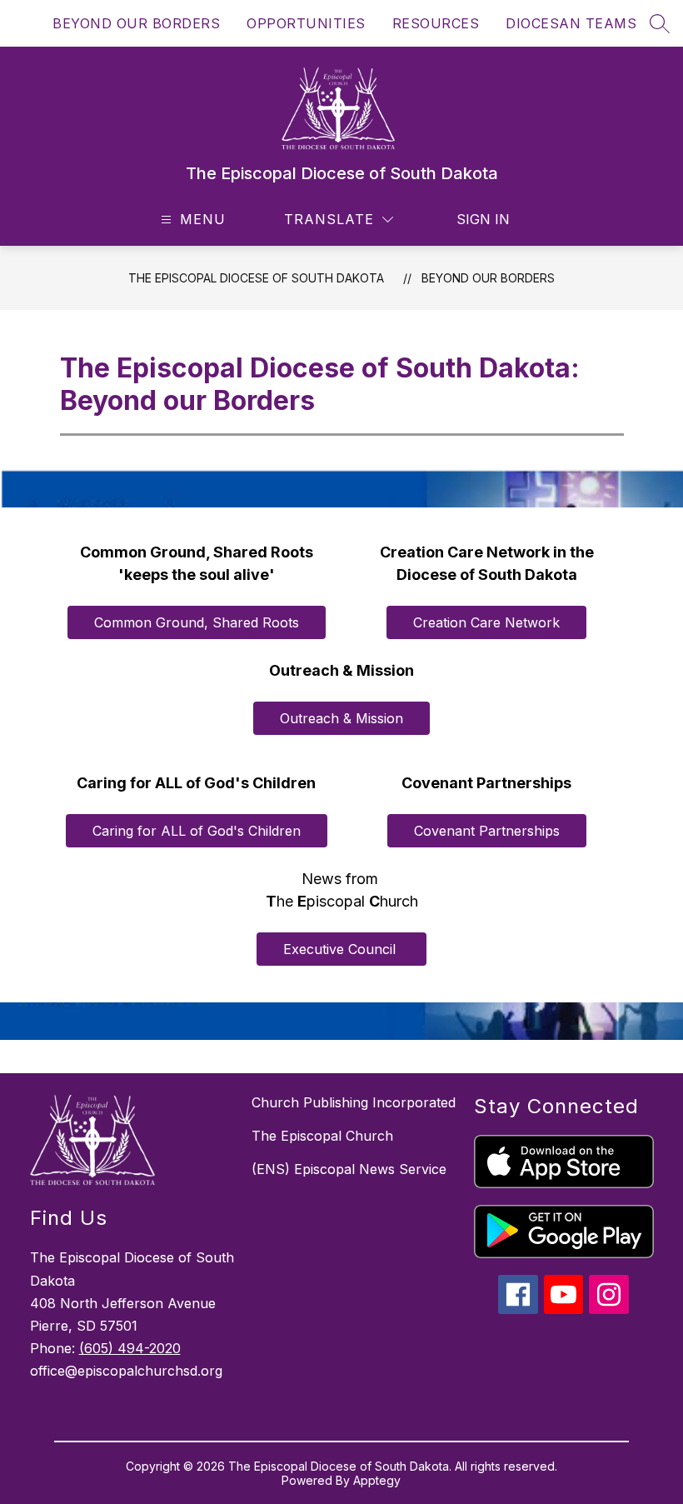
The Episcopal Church (322, 1135)
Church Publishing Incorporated (354, 1102)
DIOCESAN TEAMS (571, 23)
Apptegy (377, 1480)
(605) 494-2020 (130, 1348)
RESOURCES (436, 23)
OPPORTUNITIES (306, 23)
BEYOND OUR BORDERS (136, 23)
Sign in (483, 219)
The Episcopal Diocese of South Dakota (256, 278)
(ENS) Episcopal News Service (349, 1169)
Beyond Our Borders (488, 278)
